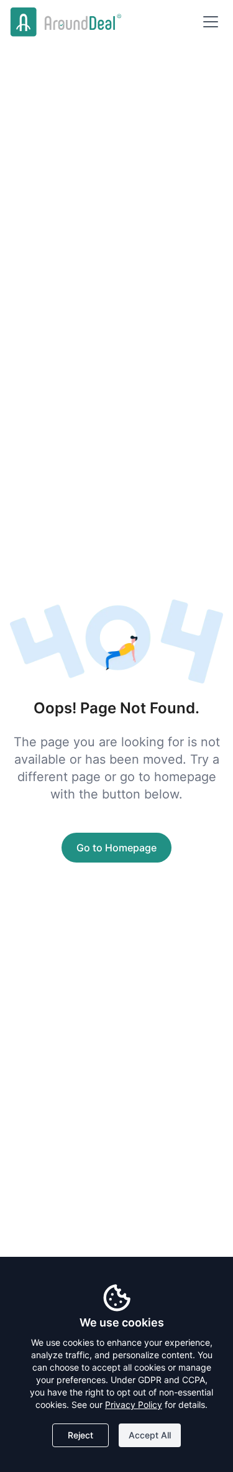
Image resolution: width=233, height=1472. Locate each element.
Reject (80, 1435)
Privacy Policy (133, 1404)
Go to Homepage (116, 847)
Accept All (150, 1435)
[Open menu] (210, 21)
